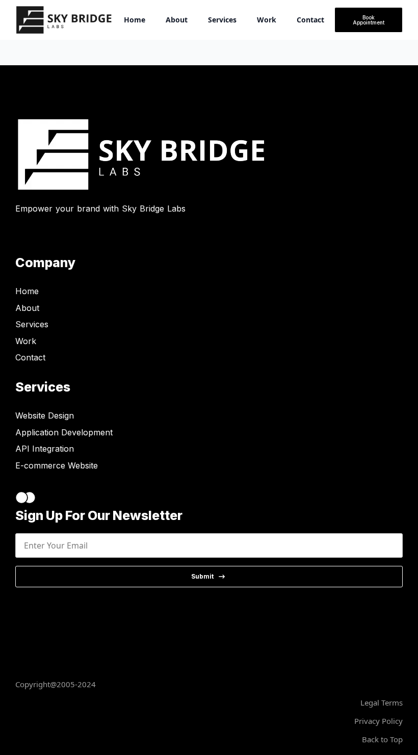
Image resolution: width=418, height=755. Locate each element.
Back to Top (382, 739)
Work (266, 19)
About (177, 19)
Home (134, 19)
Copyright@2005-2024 (55, 684)
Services (222, 19)
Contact (310, 19)
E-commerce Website (56, 465)
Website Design (44, 415)
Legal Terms (381, 702)
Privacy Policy (378, 721)
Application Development (64, 432)
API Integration (44, 449)
